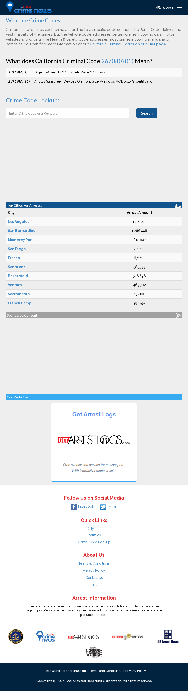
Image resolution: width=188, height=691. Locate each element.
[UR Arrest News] (168, 636)
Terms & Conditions (94, 563)
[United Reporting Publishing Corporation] (15, 636)
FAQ (94, 585)
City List (94, 529)
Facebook (86, 506)
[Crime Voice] (94, 651)
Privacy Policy (94, 570)
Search (147, 113)
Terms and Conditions (105, 671)
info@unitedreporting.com (66, 671)
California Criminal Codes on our (128, 44)
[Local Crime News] (45, 636)
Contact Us (94, 578)
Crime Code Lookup (94, 542)
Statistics (94, 535)
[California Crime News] (127, 636)
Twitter (112, 506)
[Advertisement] (94, 165)
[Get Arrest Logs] (83, 636)
